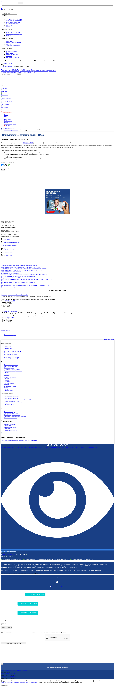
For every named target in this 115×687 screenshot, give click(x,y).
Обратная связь (79, 447)
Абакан (3, 440)
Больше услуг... (8, 255)
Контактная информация (13, 45)
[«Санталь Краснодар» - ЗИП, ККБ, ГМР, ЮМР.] (1, 130)
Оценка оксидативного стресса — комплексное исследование (18, 284)
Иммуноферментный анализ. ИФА (11, 277)
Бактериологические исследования (11, 271)
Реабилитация (8, 121)
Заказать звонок (7, 66)
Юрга (35, 440)
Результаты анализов (61, 60)
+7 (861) (8, 63)
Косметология (8, 122)
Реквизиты (9, 56)
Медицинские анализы (10, 245)
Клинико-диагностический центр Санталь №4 (15, 295)
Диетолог (7, 372)
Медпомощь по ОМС (12, 60)
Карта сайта (69, 447)
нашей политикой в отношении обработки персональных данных (19, 682)
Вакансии (39, 60)
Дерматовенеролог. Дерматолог (13, 371)
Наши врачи (6, 239)
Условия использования (57, 447)
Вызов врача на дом (9, 412)
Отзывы (24, 72)
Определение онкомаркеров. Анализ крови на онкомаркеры (18, 282)
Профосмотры (7, 252)
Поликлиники (17, 72)
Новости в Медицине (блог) (12, 359)
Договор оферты (9, 404)
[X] (6, 165)
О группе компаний (11, 51)
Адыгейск (8, 440)
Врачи (6, 115)
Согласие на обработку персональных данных (34, 447)
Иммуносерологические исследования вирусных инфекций (18, 276)
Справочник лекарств (10, 418)
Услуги (8, 26)
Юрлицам (48, 60)
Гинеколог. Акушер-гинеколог (12, 369)
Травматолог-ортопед (10, 386)
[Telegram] (4, 165)
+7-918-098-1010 (9, 317)
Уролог (6, 387)
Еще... (34, 72)
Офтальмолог (8, 378)
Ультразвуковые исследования (12, 351)
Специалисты (8, 346)
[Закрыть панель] (1, 9)
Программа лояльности (12, 57)
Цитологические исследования (10, 287)
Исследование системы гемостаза (10, 280)
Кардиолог (7, 374)
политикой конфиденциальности (22, 632)
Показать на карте (15, 65)
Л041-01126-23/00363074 (35, 570)
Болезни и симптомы (10, 349)
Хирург (6, 389)
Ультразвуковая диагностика (14, 20)
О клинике (9, 41)
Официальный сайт (91, 447)
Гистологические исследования (10, 273)
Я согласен (4, 685)
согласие (38, 632)
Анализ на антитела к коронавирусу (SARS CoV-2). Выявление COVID (21, 270)
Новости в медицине (10, 124)
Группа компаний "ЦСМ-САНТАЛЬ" (64, 570)
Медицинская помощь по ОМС (13, 402)
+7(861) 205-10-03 (28, 143)
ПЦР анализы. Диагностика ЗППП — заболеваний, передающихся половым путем (25, 285)
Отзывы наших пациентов (13, 42)
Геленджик (14, 440)
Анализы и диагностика (13, 22)
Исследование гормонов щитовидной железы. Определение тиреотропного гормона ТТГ (26, 279)
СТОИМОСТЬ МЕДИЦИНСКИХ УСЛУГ (32, 71)
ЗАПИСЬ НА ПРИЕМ (7, 221)
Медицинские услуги (7, 72)
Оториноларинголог (10, 377)
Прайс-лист (9, 35)
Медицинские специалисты (14, 19)
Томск (32, 440)
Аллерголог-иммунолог (11, 365)
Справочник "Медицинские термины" (15, 416)
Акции (7, 125)
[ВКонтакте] (2, 165)
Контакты (29, 72)
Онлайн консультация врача (14, 34)
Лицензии (9, 44)
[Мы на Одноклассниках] (24, 554)
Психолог (7, 381)
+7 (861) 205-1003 (10, 301)
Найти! (20, 3)
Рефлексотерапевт (9, 383)
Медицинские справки (12, 23)
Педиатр (6, 380)
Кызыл (28, 440)
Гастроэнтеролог (9, 368)
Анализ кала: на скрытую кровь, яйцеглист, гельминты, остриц (19, 265)
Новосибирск (22, 440)
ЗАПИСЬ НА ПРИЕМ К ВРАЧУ (10, 71)
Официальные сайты (12, 54)
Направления (8, 348)
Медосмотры (7, 119)
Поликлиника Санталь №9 (9, 311)
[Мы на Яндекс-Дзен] (26, 554)
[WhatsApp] (9, 165)
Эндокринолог (8, 390)
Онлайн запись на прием (13, 32)
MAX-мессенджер (34, 66)
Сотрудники (9, 53)
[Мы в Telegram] (17, 554)
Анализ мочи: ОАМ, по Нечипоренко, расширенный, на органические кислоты (23, 268)
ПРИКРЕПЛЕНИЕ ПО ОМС (9, 234)
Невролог (7, 375)
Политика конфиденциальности (10, 447)
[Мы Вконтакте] (21, 554)
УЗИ (5, 116)
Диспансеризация (27, 60)
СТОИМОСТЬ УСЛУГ (7, 225)
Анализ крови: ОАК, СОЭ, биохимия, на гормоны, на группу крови (20, 267)
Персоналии (7, 356)
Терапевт (6, 384)
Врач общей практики (10, 366)
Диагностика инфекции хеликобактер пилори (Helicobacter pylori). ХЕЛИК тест (24, 274)
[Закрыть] (7, 2)
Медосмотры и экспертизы (12, 357)
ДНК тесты (9, 25)
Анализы (6, 118)
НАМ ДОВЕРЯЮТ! (50, 71)
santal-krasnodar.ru (72, 567)
